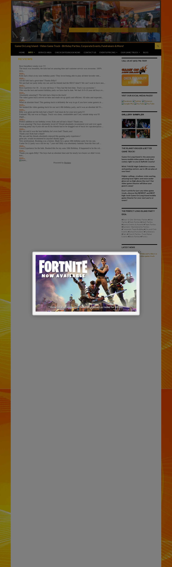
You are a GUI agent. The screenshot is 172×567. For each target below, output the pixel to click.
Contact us (97, 307)
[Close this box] (139, 252)
